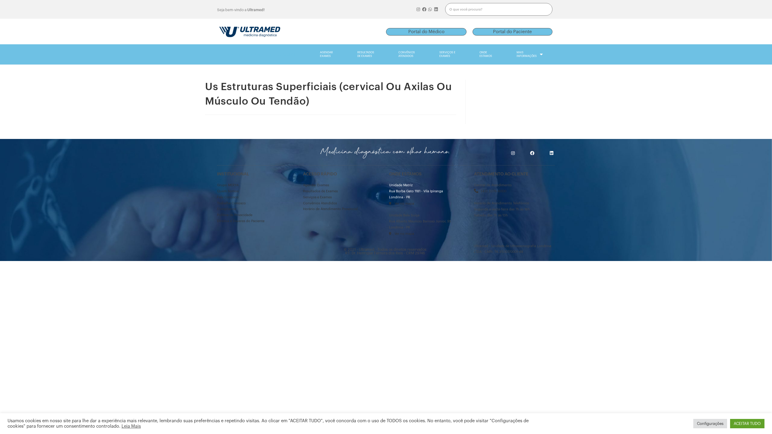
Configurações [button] (710, 424)
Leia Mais (131, 426)
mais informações (527, 54)
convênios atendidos (406, 54)
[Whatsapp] (430, 9)
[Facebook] (424, 9)
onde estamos (485, 54)
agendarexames (326, 54)
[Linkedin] (436, 9)
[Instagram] (418, 9)
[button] (426, 32)
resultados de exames (365, 54)
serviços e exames (447, 54)
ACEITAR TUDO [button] (747, 424)
